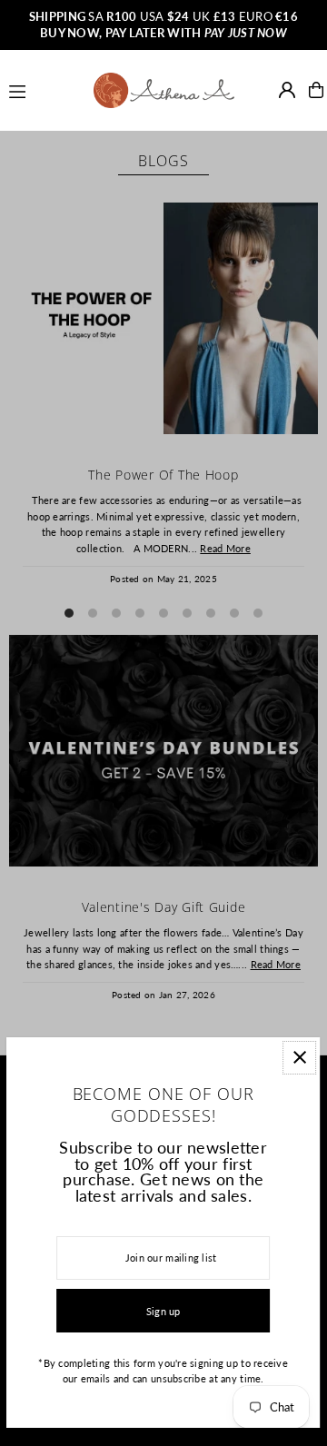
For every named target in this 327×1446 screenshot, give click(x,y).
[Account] (287, 90)
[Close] (300, 1058)
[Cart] (316, 90)
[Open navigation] (44, 89)
